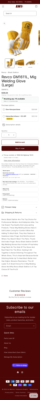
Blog (5, 348)
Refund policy (34, 389)
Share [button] (6, 276)
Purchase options (8, 105)
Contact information (21, 395)
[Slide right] (37, 64)
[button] (3, 6)
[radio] (4, 109)
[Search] (34, 13)
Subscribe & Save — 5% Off (16, 117)
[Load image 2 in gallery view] (20, 63)
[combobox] (20, 13)
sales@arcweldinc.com (12, 174)
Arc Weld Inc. (11, 389)
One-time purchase (13, 109)
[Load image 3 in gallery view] (30, 63)
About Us (7, 343)
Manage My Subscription (13, 357)
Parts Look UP (9, 338)
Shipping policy (32, 392)
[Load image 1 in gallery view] (9, 63)
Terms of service (20, 392)
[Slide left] (2, 64)
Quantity (4, 131)
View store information (12, 160)
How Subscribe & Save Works (15, 352)
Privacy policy (9, 392)
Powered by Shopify (22, 389)
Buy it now (20, 148)
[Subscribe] (33, 325)
